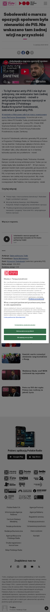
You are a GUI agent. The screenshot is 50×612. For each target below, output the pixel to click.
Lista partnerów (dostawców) (14, 317)
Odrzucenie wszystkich (25, 331)
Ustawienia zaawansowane (25, 325)
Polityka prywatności (36, 299)
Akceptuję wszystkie (25, 337)
